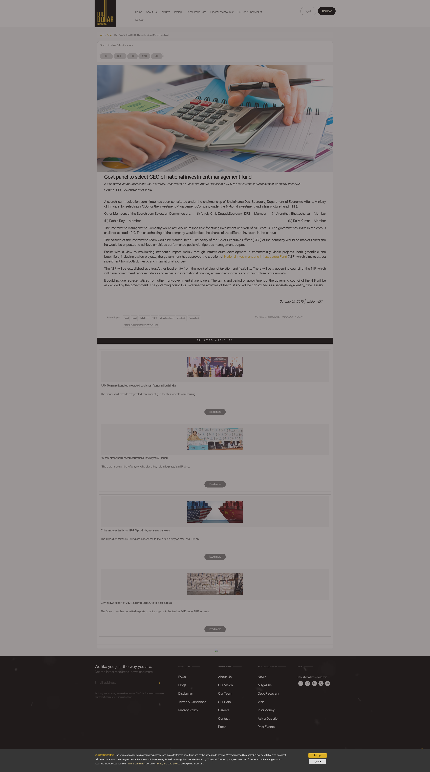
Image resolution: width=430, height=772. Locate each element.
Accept (317, 755)
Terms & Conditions (135, 764)
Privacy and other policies (168, 764)
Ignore (317, 761)
